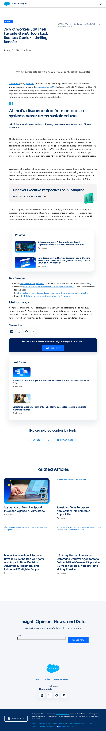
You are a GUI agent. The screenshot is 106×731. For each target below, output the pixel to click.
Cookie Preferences (47, 726)
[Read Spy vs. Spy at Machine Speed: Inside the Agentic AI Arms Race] (27, 491)
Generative (14, 83)
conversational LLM (44, 87)
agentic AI (29, 83)
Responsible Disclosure (78, 723)
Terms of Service (44, 723)
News (36, 679)
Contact (34, 726)
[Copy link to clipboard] (33, 331)
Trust (91, 723)
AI (49, 440)
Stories (46, 679)
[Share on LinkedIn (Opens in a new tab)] (11, 331)
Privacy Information (60, 723)
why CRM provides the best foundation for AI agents (45, 296)
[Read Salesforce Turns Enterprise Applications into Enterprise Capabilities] (79, 491)
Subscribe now (53, 347)
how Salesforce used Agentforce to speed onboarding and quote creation (53, 293)
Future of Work (65, 440)
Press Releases (61, 679)
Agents (8, 21)
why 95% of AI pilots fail (32, 283)
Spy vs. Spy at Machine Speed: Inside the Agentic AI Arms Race (24, 509)
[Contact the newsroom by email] (64, 695)
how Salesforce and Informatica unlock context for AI (48, 286)
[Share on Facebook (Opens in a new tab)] (26, 331)
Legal (34, 723)
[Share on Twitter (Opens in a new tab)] (19, 331)
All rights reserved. (62, 714)
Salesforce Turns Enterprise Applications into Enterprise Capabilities (73, 511)
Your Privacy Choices (69, 726)
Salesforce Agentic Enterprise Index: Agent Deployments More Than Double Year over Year (61, 243)
